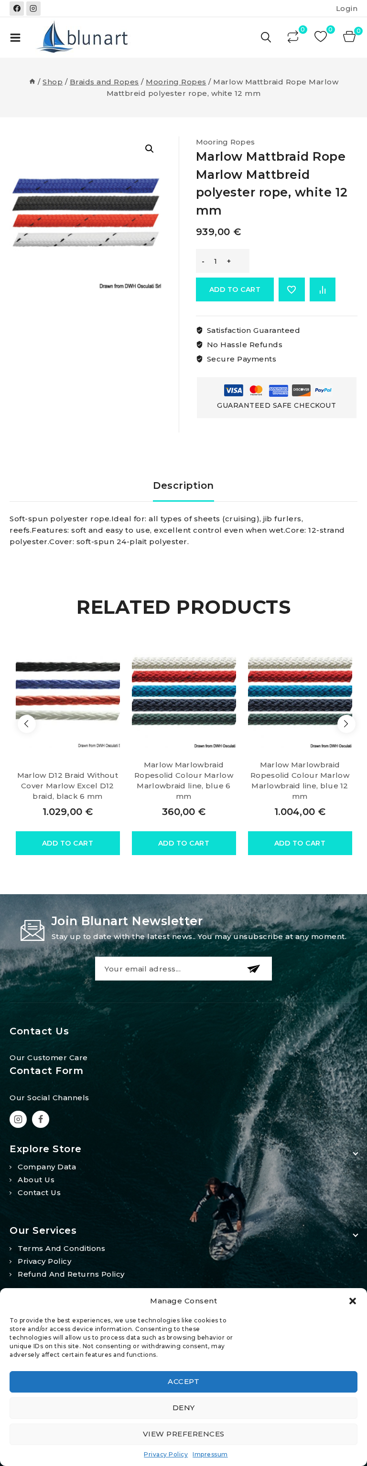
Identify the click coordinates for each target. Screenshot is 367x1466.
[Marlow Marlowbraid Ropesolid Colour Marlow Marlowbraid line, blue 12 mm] (300, 690)
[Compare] (294, 37)
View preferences (184, 1433)
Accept (183, 1381)
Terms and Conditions (61, 1248)
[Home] (32, 81)
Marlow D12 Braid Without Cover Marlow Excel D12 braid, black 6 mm (67, 786)
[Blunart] (83, 38)
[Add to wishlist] (292, 289)
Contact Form (46, 1070)
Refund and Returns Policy (71, 1274)
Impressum (210, 1454)
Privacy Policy (166, 1454)
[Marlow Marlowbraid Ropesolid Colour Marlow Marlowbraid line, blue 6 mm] (184, 690)
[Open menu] (15, 37)
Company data (47, 1166)
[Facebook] (17, 8)
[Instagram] (33, 8)
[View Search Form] (266, 37)
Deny (184, 1407)
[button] (352, 1301)
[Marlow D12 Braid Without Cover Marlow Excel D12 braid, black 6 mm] (68, 690)
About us (36, 1179)
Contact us (39, 1192)
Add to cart (235, 289)
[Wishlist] (321, 37)
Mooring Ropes (225, 141)
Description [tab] (183, 485)
